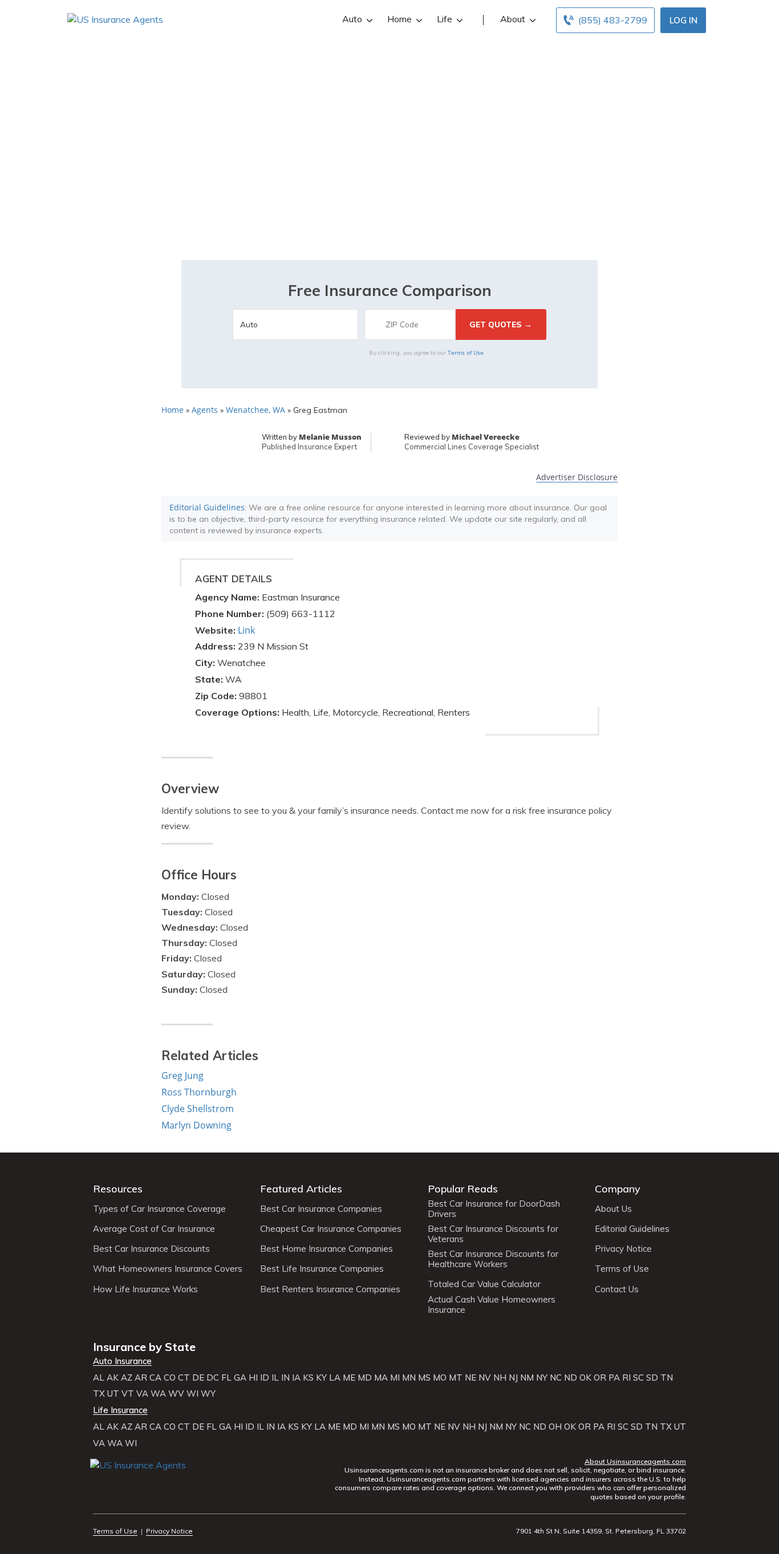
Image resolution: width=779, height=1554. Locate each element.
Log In (683, 20)
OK (585, 1378)
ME (349, 1378)
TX (99, 1394)
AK (113, 1378)
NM (527, 1378)
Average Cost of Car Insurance (154, 1229)
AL (98, 1378)
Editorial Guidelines (207, 507)
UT (113, 1394)
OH (555, 1427)
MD (365, 1378)
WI (192, 1394)
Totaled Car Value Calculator (484, 1284)
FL (226, 1378)
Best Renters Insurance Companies (330, 1289)
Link (246, 630)
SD (652, 1378)
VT (127, 1394)
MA (381, 1378)
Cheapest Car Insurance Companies (330, 1229)
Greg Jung (182, 1075)
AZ (126, 1378)
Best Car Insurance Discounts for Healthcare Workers (493, 1259)
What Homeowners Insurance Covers (167, 1269)
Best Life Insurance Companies (322, 1269)
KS (308, 1378)
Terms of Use (466, 352)
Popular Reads (463, 1188)
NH (499, 1378)
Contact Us (617, 1289)
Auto (352, 19)
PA (614, 1378)
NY (541, 1378)
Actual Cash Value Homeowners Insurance (491, 1305)
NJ (513, 1378)
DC (212, 1378)
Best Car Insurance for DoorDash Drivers (494, 1209)
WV (176, 1394)
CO (170, 1378)
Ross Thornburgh (199, 1092)
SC (638, 1378)
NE (470, 1378)
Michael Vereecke (486, 437)
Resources (118, 1188)
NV (484, 1378)
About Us (613, 1209)
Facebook (100, 1482)
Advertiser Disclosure (577, 477)
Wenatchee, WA (255, 409)
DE (198, 1378)
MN (409, 1378)
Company (617, 1188)
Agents (205, 409)
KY (321, 1378)
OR (600, 1378)
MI (395, 1378)
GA (240, 1378)
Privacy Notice (623, 1249)
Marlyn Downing (196, 1125)
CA (155, 1378)
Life (444, 19)
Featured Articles (301, 1188)
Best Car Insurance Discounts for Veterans (493, 1234)
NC (556, 1378)
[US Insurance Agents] (115, 19)
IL (275, 1378)
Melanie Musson (330, 437)
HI (253, 1378)
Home (399, 19)
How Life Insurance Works (145, 1289)
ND (570, 1378)
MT (455, 1378)
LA (334, 1378)
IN (285, 1378)
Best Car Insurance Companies (321, 1209)
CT (184, 1378)
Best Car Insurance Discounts (151, 1249)
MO (440, 1378)
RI (626, 1378)
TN (666, 1378)
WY (208, 1394)
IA (296, 1378)
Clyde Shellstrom (197, 1108)
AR (141, 1378)
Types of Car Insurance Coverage (159, 1209)
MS (424, 1378)
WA (158, 1394)
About (512, 19)
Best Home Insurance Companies (326, 1249)
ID (264, 1378)
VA (142, 1394)
